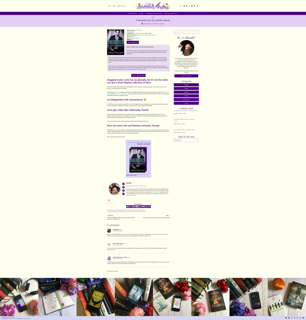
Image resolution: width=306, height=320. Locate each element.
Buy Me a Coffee (132, 195)
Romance (153, 35)
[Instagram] (300, 318)
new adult (129, 210)
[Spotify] (184, 6)
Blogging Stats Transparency (154, 13)
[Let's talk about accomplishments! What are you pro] (248, 297)
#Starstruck (116, 92)
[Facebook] (137, 206)
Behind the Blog (132, 13)
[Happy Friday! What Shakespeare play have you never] (210, 297)
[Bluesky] (127, 206)
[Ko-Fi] (194, 6)
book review (115, 210)
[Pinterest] (130, 206)
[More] (149, 206)
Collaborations (121, 6)
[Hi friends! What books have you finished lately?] (172, 297)
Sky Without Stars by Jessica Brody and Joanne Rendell (156, 216)
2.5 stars (109, 210)
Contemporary (141, 35)
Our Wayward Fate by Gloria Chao (184, 129)
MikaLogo (28, 318)
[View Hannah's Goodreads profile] (123, 194)
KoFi (167, 193)
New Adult (147, 35)
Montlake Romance (138, 33)
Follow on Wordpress (186, 75)
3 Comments (162, 23)
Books (153, 17)
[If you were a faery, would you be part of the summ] (95, 297)
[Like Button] (109, 200)
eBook (132, 36)
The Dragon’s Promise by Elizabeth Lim (186, 110)
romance (135, 210)
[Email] (192, 6)
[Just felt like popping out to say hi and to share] (57, 297)
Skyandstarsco (11, 318)
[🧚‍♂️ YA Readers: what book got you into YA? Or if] (134, 297)
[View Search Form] (197, 6)
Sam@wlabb (116, 229)
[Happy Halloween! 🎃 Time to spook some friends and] (287, 297)
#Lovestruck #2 (130, 31)
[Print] (146, 206)
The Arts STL (155, 192)
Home (109, 6)
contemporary (123, 210)
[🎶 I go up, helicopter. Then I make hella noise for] (19, 297)
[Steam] (187, 6)
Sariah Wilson (138, 30)
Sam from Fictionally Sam (120, 93)
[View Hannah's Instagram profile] (123, 190)
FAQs (181, 5)
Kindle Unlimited (135, 38)
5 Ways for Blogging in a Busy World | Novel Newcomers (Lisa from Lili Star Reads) (121, 217)
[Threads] (140, 206)
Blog (114, 6)
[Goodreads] (189, 6)
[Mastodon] (133, 206)
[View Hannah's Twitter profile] (123, 184)
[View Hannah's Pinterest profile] (123, 187)
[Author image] (142, 24)
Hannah (149, 23)
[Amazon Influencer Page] (294, 318)
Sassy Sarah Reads (117, 243)
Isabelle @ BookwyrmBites (120, 257)
